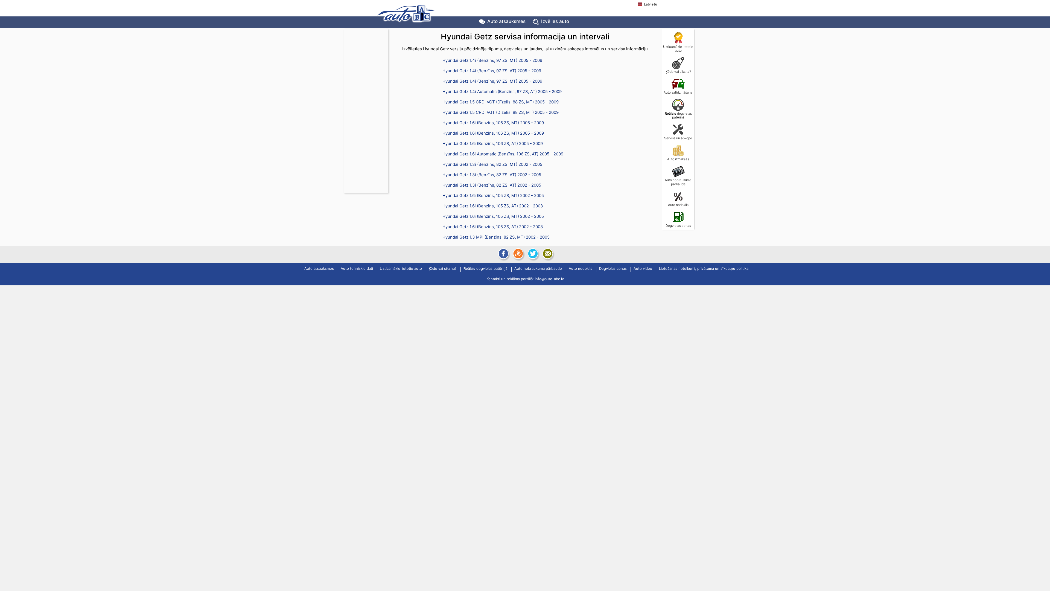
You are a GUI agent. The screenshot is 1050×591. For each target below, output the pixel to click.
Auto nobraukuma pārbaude (678, 182)
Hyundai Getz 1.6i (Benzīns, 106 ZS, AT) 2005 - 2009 (492, 143)
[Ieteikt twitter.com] (532, 253)
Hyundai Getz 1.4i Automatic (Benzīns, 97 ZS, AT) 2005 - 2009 (502, 91)
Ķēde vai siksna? (678, 71)
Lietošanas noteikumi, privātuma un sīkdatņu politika (703, 269)
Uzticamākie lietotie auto (678, 49)
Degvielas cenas (678, 226)
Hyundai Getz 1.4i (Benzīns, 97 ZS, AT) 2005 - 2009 (491, 70)
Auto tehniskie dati (357, 269)
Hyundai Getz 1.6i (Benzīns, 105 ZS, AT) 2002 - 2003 (492, 205)
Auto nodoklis (678, 205)
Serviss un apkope (678, 138)
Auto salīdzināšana (678, 92)
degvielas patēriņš (678, 115)
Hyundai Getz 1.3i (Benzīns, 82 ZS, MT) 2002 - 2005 (492, 164)
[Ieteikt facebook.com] (503, 253)
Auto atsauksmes (506, 21)
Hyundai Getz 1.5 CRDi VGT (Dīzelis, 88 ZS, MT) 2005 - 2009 (500, 102)
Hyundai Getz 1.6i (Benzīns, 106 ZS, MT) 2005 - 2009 (493, 122)
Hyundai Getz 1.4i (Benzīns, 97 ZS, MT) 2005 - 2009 (492, 60)
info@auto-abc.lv (549, 279)
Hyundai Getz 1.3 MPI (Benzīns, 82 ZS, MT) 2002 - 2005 (496, 237)
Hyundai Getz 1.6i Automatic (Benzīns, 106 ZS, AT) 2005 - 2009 (502, 154)
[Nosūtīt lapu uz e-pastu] (547, 253)
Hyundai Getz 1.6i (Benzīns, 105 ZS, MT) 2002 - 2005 (493, 195)
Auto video (643, 269)
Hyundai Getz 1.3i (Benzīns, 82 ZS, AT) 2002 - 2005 (491, 174)
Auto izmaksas (678, 159)
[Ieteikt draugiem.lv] (517, 253)
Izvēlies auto (555, 21)
